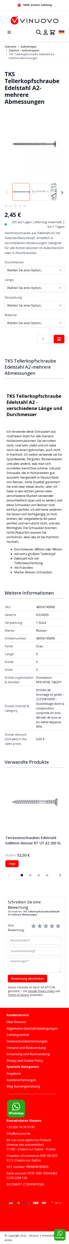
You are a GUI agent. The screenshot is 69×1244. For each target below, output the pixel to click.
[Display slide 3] (38, 875)
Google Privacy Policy (41, 991)
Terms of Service (18, 995)
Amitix (8, 1240)
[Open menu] (9, 32)
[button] (34, 144)
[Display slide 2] (30, 875)
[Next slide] (60, 875)
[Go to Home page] (34, 20)
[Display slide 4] (47, 875)
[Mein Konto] (46, 32)
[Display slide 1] (22, 875)
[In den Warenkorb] (59, 339)
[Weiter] (62, 192)
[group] (16, 206)
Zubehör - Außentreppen (24, 50)
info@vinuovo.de (18, 1133)
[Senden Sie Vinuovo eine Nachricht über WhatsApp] (60, 1235)
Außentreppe (29, 46)
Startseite (10, 46)
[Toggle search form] (39, 32)
